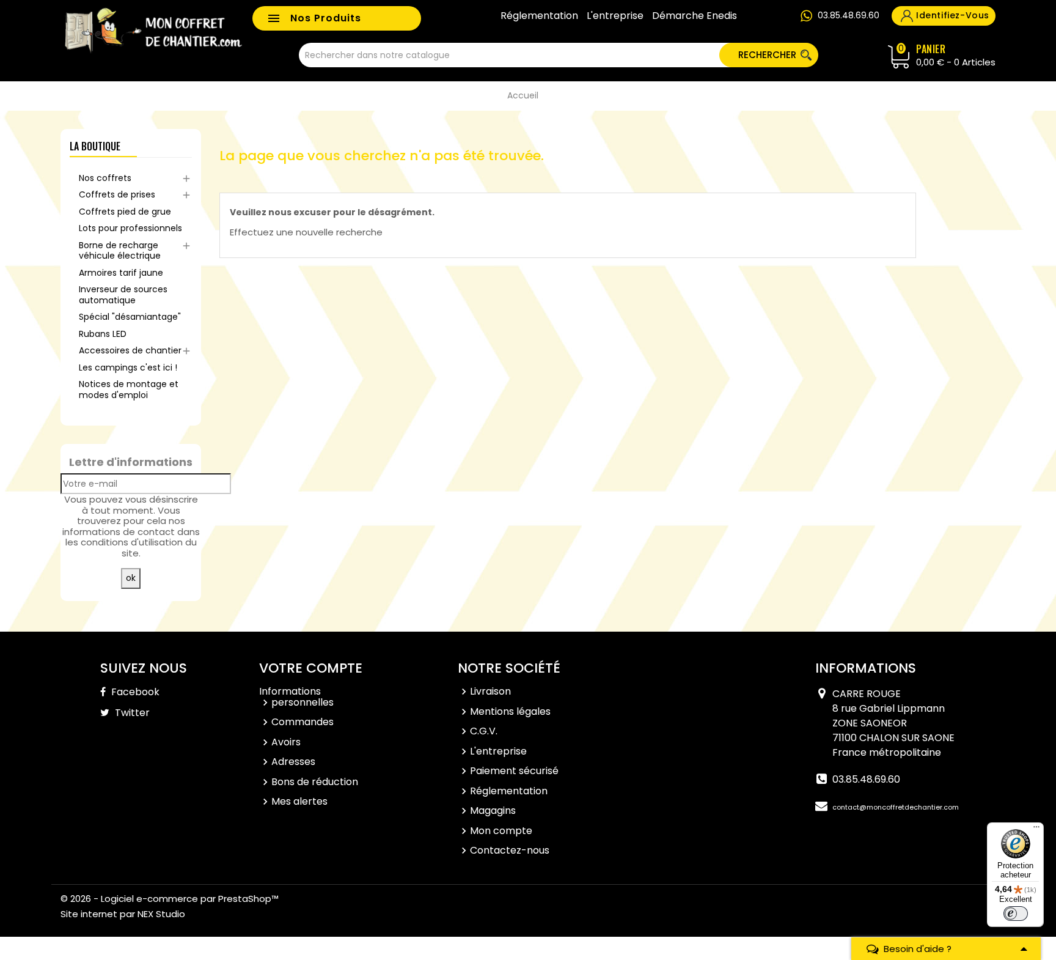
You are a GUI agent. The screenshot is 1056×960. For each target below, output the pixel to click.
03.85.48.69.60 (848, 15)
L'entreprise (615, 16)
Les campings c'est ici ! (128, 367)
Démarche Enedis (694, 16)
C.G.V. (483, 731)
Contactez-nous (509, 850)
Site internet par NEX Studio (123, 913)
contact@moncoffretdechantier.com (895, 807)
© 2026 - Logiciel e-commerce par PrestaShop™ (170, 898)
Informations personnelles (296, 696)
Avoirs (286, 742)
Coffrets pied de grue (125, 211)
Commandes (302, 722)
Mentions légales (510, 711)
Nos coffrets (105, 178)
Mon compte (501, 831)
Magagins (493, 810)
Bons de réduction (314, 782)
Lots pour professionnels (130, 228)
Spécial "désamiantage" (130, 317)
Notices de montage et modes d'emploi (128, 389)
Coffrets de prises (117, 194)
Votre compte (310, 668)
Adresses (293, 762)
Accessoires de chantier (130, 350)
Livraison (490, 691)
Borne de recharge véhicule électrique (120, 250)
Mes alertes (299, 801)
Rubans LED (103, 334)
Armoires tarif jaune (121, 273)
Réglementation (539, 16)
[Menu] (1036, 829)
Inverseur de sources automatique (123, 294)
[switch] (1015, 913)
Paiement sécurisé (514, 771)
